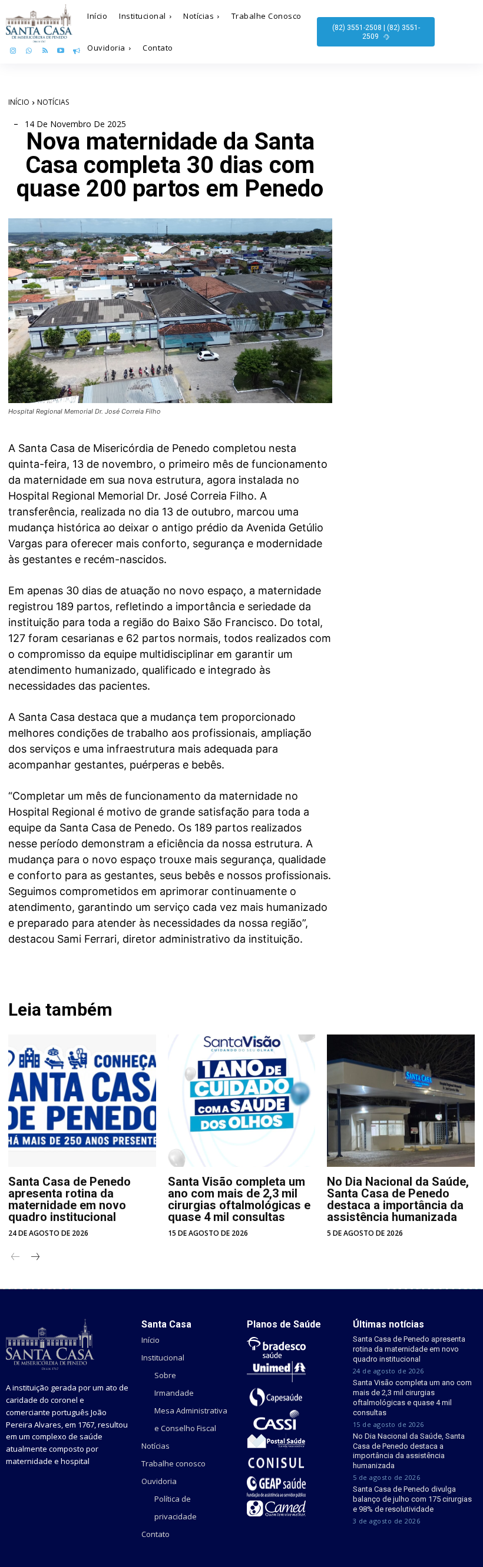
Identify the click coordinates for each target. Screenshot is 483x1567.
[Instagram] (13, 51)
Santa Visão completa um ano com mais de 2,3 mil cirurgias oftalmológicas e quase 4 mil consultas (239, 1199)
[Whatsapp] (29, 51)
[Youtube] (60, 51)
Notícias (53, 102)
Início (18, 102)
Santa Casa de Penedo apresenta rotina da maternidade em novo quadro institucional (69, 1199)
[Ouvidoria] (76, 51)
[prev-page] (15, 1257)
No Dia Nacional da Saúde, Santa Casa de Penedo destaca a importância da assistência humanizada (398, 1199)
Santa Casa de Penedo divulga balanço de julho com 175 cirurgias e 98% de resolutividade (412, 1499)
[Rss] (45, 51)
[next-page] (34, 1257)
